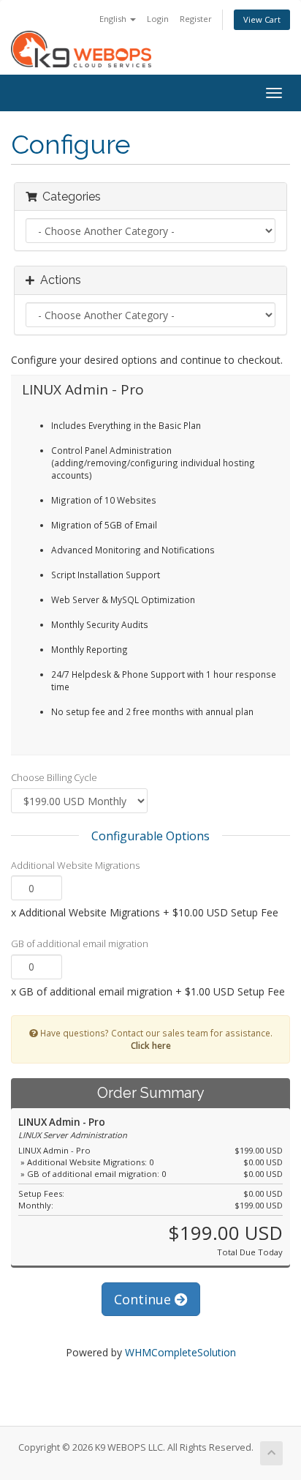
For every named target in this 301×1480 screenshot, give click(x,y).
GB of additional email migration (79, 943)
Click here (151, 1045)
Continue (144, 1299)
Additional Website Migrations (75, 865)
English (114, 18)
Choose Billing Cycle (54, 777)
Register (196, 18)
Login (158, 18)
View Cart (262, 19)
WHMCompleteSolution (180, 1352)
